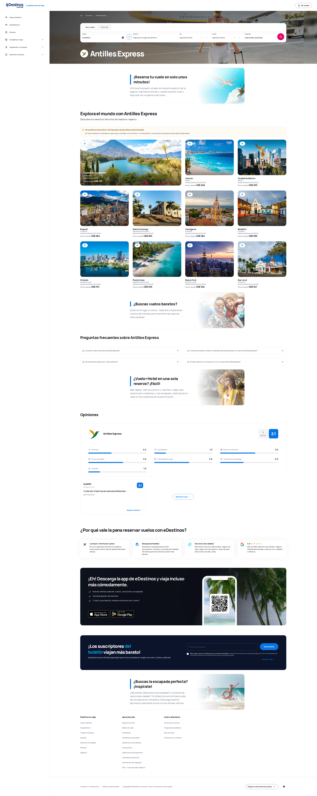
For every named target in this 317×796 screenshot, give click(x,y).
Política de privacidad (110, 786)
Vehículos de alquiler (88, 743)
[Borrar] (122, 37)
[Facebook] (283, 786)
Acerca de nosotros (172, 723)
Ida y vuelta (90, 27)
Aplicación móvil (128, 723)
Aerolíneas (89, 15)
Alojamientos (85, 728)
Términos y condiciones (89, 786)
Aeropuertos (127, 748)
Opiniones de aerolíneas (131, 743)
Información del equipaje (131, 762)
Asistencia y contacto (173, 738)
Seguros (83, 752)
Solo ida (104, 27)
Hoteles (83, 738)
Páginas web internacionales (260, 786)
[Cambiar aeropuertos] (129, 36)
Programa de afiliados (172, 728)
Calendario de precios (130, 757)
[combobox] (101, 37)
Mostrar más (267, 659)
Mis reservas (169, 733)
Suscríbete (269, 646)
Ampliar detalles (133, 510)
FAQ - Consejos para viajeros (133, 767)
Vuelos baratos (86, 723)
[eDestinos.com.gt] (81, 15)
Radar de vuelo (128, 728)
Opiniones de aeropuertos (132, 752)
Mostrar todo (182, 497)
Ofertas (83, 748)
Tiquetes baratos (87, 733)
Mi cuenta (305, 5)
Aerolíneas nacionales (131, 738)
